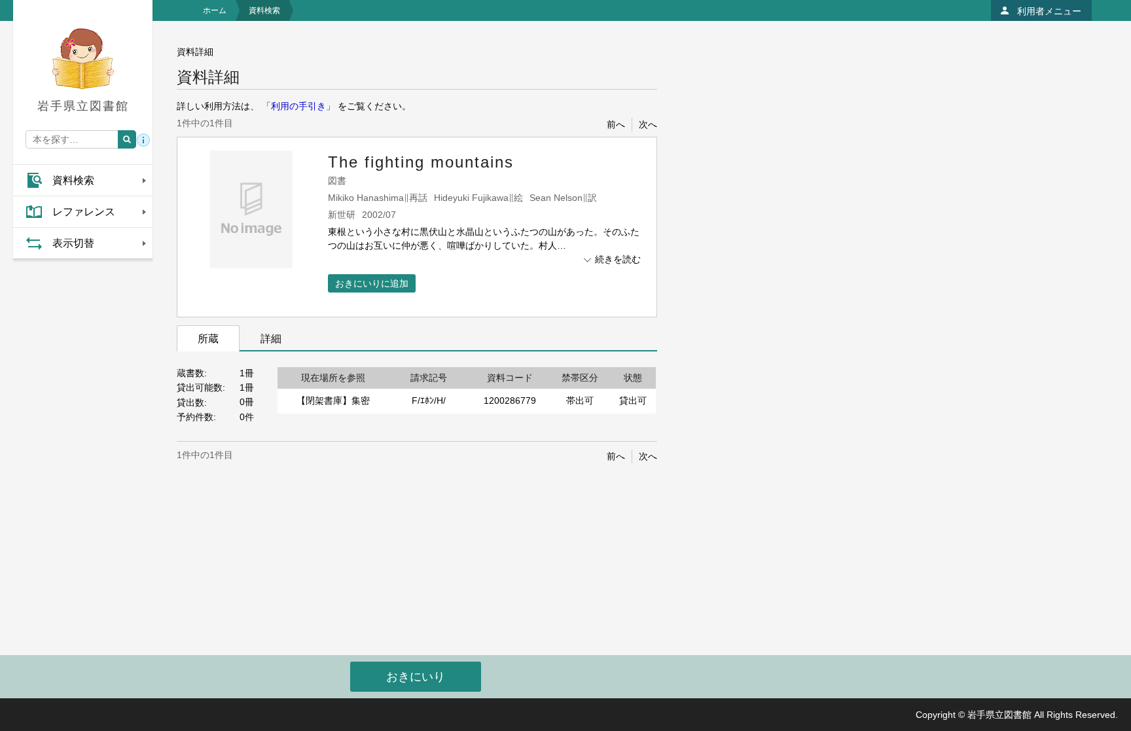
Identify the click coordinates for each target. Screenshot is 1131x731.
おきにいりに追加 (371, 283)
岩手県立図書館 (83, 106)
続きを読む (618, 259)
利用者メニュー (1049, 11)
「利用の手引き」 (298, 106)
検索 (127, 139)
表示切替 (73, 243)
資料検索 (73, 180)
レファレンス (83, 211)
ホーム (214, 10)
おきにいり (415, 676)
